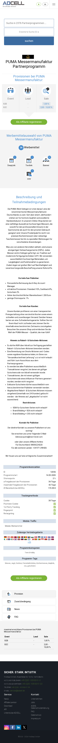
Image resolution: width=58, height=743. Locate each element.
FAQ (32, 711)
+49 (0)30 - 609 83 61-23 (32, 684)
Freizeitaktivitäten (29, 563)
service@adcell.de (17, 691)
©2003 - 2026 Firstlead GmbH (29, 737)
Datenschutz (36, 715)
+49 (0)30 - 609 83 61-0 (30, 680)
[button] (29, 41)
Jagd (13, 563)
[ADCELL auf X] (24, 727)
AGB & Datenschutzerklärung (40, 707)
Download (8, 706)
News (6, 699)
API (5, 709)
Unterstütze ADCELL (12, 713)
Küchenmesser (41, 563)
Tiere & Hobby (30, 553)
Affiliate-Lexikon (10, 702)
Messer (7, 563)
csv (25, 566)
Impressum (36, 718)
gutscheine (31, 566)
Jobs (33, 702)
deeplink (51, 563)
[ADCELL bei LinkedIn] (18, 727)
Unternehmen (36, 699)
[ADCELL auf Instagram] (6, 727)
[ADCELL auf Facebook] (12, 727)
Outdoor (19, 563)
